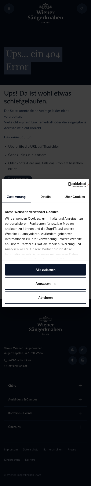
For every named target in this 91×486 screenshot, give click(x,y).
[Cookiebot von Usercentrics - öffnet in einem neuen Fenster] (67, 185)
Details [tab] (45, 196)
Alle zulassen (45, 269)
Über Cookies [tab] (75, 196)
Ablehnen (45, 297)
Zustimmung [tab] (16, 196)
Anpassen (43, 283)
